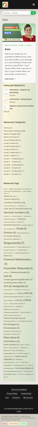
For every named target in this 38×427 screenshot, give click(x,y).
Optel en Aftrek (26, 312)
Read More (10, 79)
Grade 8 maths (10, 149)
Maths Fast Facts (10, 137)
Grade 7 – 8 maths (11, 174)
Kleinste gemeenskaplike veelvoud (14, 297)
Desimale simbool (27, 225)
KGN (20, 293)
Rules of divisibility (18, 350)
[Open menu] (34, 4)
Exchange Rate (23, 250)
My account (28, 397)
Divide (21, 228)
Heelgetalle (20, 286)
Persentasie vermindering (12, 334)
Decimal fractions (23, 209)
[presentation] (19, 32)
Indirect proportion (10, 293)
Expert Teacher (9, 253)
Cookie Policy (26, 393)
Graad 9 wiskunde (11, 140)
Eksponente (14, 243)
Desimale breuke (12, 225)
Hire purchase (9, 290)
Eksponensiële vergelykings (12, 239)
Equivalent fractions (10, 250)
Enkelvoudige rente (24, 247)
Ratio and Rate (14, 348)
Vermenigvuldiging (24, 368)
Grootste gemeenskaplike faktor (18, 279)
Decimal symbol (17, 216)
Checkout (16, 397)
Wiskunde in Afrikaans (13, 131)
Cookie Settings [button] (14, 424)
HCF (7, 286)
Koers (28, 297)
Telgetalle (9, 359)
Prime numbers (11, 344)
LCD (18, 300)
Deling (22, 219)
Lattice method (9, 300)
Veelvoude (25, 362)
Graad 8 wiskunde (11, 146)
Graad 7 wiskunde (11, 152)
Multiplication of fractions (12, 309)
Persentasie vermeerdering (12, 331)
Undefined (19, 359)
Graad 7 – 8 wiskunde (12, 171)
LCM (27, 300)
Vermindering (28, 371)
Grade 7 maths (10, 155)
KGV (28, 293)
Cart (7, 397)
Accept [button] (24, 424)
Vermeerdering (9, 368)
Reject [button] (4, 424)
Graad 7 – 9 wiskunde (12, 158)
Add (6, 189)
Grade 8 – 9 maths (11, 168)
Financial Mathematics (17, 262)
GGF (8, 276)
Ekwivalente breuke (10, 247)
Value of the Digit (9, 362)
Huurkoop (18, 290)
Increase (26, 290)
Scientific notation (24, 353)
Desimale (20, 222)
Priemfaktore (12, 341)
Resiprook (7, 350)
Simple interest (9, 356)
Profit (22, 345)
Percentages (11, 324)
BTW (15, 196)
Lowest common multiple (17, 303)
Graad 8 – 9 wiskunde (12, 165)
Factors (8, 255)
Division (10, 232)
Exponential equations (22, 253)
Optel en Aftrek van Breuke (12, 315)
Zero (6, 377)
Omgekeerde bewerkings (12, 312)
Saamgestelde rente (10, 353)
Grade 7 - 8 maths (25, 45)
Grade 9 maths (10, 143)
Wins (21, 374)
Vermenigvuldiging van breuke (13, 371)
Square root (21, 356)
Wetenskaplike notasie (11, 374)
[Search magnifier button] (33, 13)
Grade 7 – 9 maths (11, 162)
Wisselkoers (29, 374)
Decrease (27, 216)
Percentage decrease (11, 321)
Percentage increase (25, 321)
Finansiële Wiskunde (18, 268)
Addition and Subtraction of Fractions (20, 189)
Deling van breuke (10, 222)
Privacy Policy (12, 393)
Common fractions (14, 202)
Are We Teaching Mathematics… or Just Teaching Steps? (17, 192)
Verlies (31, 365)
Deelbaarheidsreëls (10, 219)
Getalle (7, 272)
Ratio (6, 348)
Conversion (21, 206)
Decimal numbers (16, 212)
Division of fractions (23, 233)
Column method (11, 199)
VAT (18, 362)
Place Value (11, 337)
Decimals (7, 216)
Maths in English (11, 45)
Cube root (9, 209)
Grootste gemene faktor (15, 282)
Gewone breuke (20, 272)
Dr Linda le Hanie (12, 236)
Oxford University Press (14, 318)
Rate (7, 49)
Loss (6, 303)
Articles (7, 128)
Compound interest (10, 206)
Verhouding (8, 365)
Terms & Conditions (19, 389)
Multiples (19, 306)
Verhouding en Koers (20, 365)
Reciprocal (24, 348)
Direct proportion (9, 229)
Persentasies (11, 327)
